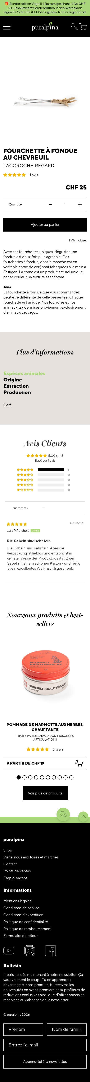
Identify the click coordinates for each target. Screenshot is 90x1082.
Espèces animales (24, 373)
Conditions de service (21, 907)
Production (17, 392)
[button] (73, 26)
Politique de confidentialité (25, 921)
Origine (12, 380)
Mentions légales (17, 900)
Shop (7, 850)
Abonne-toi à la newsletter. (45, 1061)
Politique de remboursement (27, 928)
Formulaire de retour (20, 935)
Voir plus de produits (45, 793)
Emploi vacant (15, 878)
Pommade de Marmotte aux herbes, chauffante (45, 727)
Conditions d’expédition (23, 914)
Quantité (15, 204)
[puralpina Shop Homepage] (45, 26)
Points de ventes (17, 871)
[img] (17, 524)
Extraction (16, 386)
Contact (10, 864)
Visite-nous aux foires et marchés (31, 857)
